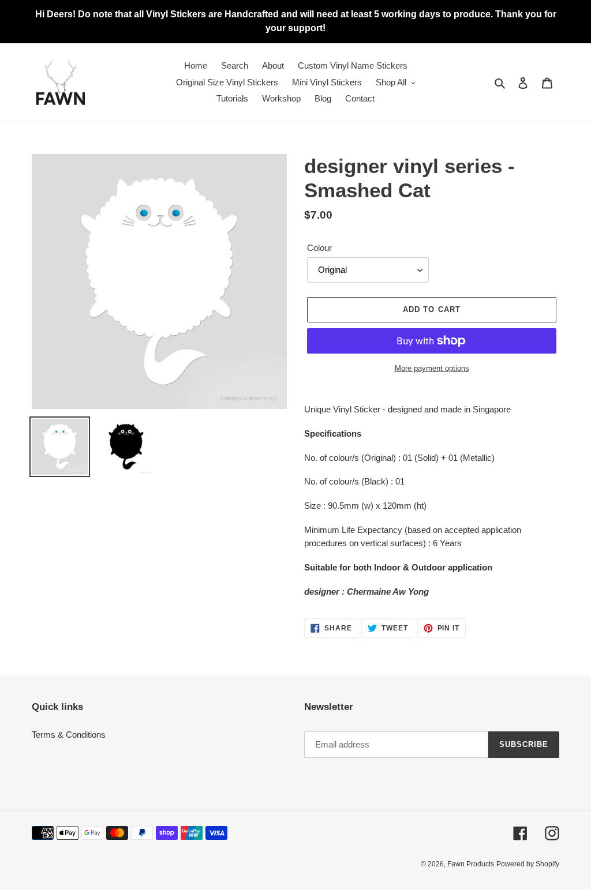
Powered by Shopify (527, 864)
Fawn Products (470, 864)
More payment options (432, 368)
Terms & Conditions (69, 734)
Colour (319, 248)
